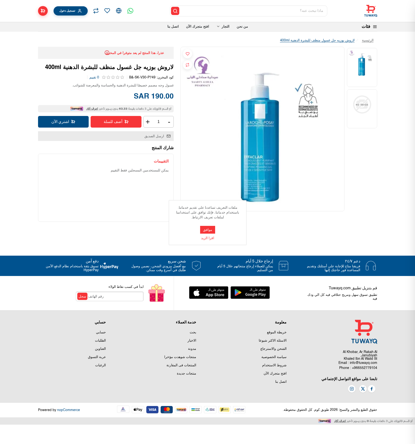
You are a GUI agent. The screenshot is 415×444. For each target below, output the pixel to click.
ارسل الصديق (154, 136)
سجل (82, 296)
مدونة (192, 349)
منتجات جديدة (186, 373)
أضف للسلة (113, 122)
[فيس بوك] (371, 389)
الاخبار (192, 340)
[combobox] (253, 11)
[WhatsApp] (130, 11)
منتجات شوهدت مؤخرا (180, 357)
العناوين (100, 349)
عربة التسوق (97, 357)
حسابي (101, 332)
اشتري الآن (60, 122)
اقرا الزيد (207, 238)
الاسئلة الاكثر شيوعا (273, 340)
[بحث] (175, 11)
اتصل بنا (281, 381)
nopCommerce (68, 410)
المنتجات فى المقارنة (181, 365)
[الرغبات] (107, 11)
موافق (207, 230)
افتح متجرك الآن (275, 373)
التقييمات (161, 161)
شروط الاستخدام (274, 365)
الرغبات (100, 365)
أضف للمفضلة (187, 53)
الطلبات (100, 340)
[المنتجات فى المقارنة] (96, 11)
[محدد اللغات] (119, 11)
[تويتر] (363, 389)
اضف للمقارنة (187, 64)
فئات (366, 26)
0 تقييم (94, 77)
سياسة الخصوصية (274, 357)
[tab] (161, 161)
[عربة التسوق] (43, 11)
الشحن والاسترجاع (273, 349)
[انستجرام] (351, 389)
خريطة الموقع (277, 332)
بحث (193, 332)
